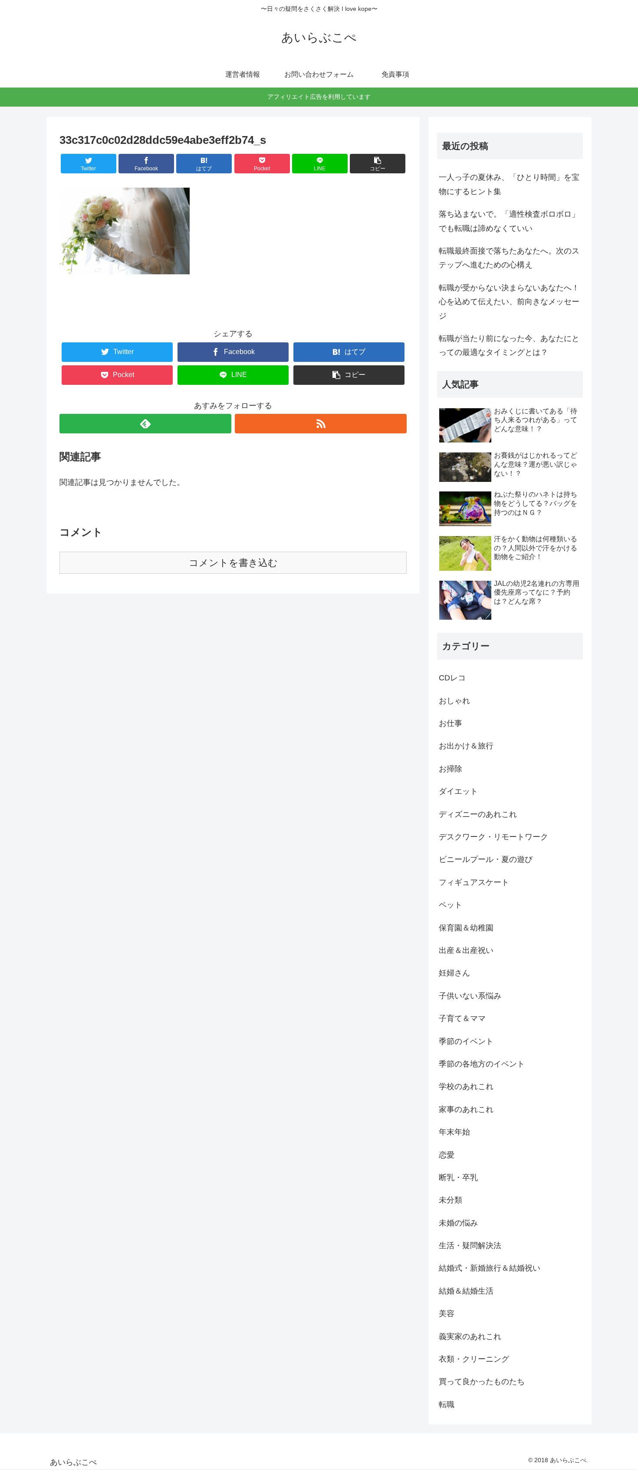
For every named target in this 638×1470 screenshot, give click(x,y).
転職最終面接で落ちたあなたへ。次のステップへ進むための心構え (509, 258)
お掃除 (450, 768)
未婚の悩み (458, 1223)
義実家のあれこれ (470, 1336)
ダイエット (458, 791)
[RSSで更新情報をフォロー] (321, 423)
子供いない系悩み (470, 996)
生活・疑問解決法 (470, 1245)
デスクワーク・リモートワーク (493, 837)
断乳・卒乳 (458, 1177)
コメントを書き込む (233, 562)
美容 (446, 1313)
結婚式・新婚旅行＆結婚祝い (489, 1268)
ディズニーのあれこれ (478, 814)
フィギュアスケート (474, 882)
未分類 (450, 1200)
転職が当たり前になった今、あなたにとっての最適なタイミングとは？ (509, 345)
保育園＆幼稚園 (466, 928)
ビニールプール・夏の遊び (486, 859)
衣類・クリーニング (474, 1359)
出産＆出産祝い (466, 950)
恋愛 (446, 1155)
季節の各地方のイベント (482, 1064)
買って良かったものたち (482, 1381)
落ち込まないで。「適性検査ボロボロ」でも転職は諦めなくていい (509, 221)
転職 (446, 1404)
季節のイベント (466, 1041)
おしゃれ (454, 700)
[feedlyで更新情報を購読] (145, 423)
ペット (450, 905)
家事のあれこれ (466, 1109)
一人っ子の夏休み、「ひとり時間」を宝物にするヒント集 (509, 184)
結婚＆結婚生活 (466, 1291)
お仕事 (450, 723)
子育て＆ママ (462, 1018)
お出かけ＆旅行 (466, 746)
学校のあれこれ (466, 1086)
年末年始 (454, 1132)
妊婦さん (454, 973)
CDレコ (452, 677)
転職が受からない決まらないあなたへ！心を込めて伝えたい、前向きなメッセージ (509, 301)
